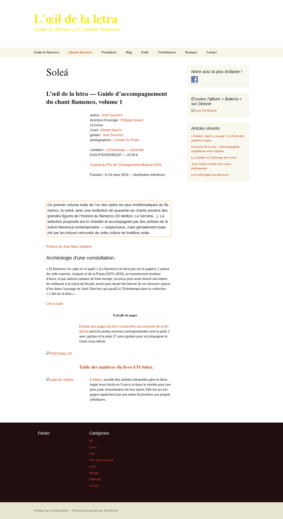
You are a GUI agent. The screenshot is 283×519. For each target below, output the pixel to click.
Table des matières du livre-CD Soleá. (116, 366)
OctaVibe (137, 150)
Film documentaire (101, 460)
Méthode (95, 479)
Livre (92, 466)
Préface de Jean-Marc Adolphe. (69, 246)
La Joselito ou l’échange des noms (214, 157)
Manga (93, 473)
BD (91, 440)
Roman (94, 485)
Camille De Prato (126, 140)
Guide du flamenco (46, 52)
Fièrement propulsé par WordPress (95, 510)
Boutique (191, 52)
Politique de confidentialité (51, 510)
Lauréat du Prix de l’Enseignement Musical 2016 (125, 165)
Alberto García (110, 130)
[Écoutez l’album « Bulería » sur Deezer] (203, 110)
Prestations (109, 52)
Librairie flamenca (80, 52)
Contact (211, 52)
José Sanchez (112, 115)
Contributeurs (167, 52)
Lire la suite (54, 303)
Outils (145, 52)
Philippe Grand (132, 120)
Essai (92, 447)
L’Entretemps (115, 150)
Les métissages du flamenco (210, 174)
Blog (129, 52)
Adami (97, 379)
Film (92, 453)
